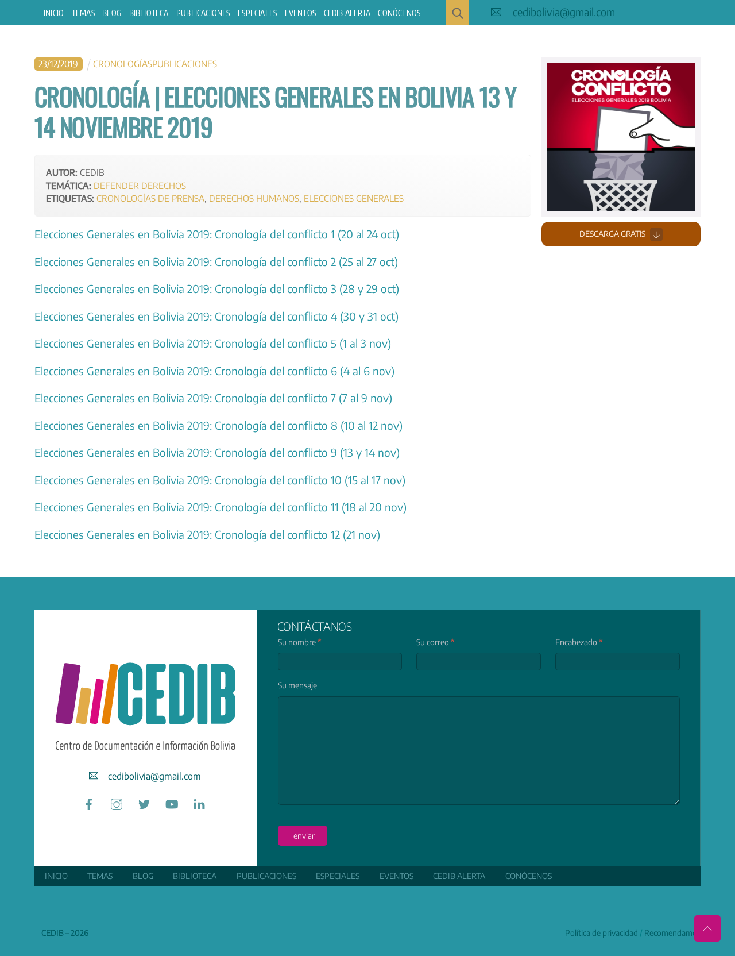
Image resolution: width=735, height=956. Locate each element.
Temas (83, 13)
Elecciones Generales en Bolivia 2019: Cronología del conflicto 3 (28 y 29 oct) (216, 288)
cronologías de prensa (150, 197)
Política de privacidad (601, 933)
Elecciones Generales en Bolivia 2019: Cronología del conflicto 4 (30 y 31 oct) (216, 316)
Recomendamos (672, 933)
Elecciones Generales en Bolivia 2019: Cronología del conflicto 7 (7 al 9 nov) (213, 397)
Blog (111, 13)
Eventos (300, 13)
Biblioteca (149, 13)
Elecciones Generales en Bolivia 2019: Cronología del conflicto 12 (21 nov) (207, 534)
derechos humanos (254, 197)
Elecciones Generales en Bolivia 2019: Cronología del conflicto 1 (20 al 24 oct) (216, 234)
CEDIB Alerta (347, 13)
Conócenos (399, 13)
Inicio (54, 13)
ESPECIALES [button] (257, 13)
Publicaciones (203, 13)
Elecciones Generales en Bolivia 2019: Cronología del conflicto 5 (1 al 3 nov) (212, 343)
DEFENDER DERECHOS (140, 185)
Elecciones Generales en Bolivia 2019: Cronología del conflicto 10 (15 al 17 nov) (219, 480)
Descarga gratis (612, 233)
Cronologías (122, 63)
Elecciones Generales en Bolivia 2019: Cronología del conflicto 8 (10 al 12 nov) (218, 425)
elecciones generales (354, 197)
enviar (304, 836)
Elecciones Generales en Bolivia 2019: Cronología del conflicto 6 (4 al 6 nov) (214, 370)
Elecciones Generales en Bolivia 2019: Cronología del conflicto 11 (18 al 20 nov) (220, 507)
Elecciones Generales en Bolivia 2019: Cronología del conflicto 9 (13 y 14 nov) (217, 452)
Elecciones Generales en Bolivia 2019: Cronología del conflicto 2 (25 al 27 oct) (216, 261)
